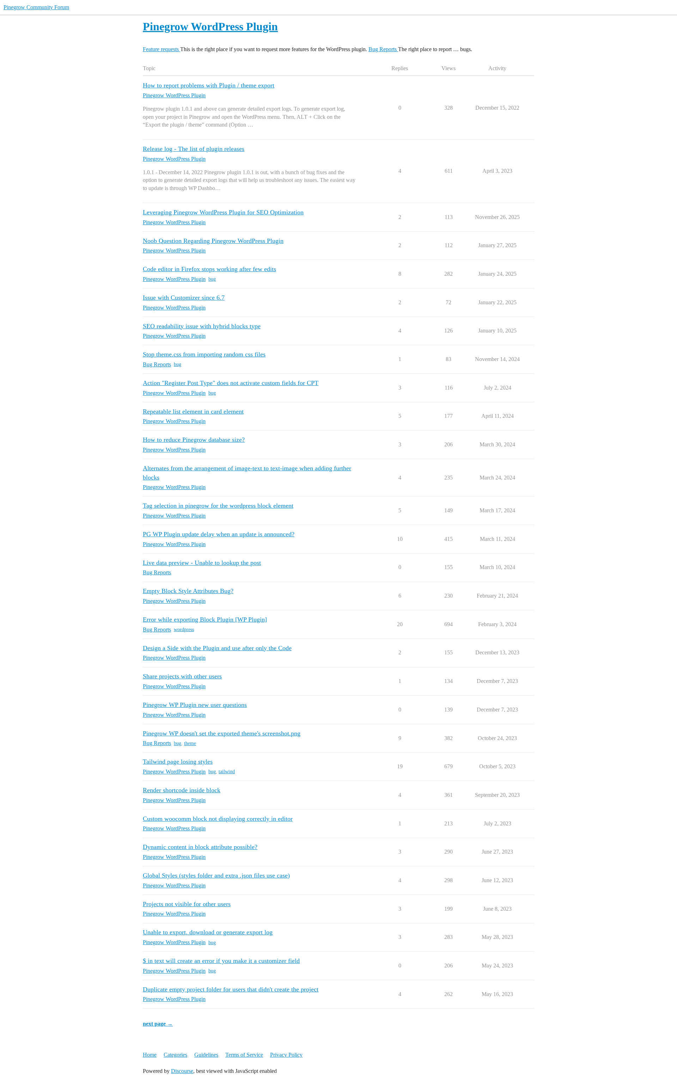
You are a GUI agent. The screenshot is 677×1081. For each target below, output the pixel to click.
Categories (175, 1055)
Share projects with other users (182, 676)
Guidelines (206, 1055)
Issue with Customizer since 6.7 (184, 297)
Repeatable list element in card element (193, 411)
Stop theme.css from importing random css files (204, 354)
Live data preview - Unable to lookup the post (202, 562)
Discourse (182, 1071)
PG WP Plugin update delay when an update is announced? (218, 534)
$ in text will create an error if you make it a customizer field (221, 960)
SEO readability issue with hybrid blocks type (202, 326)
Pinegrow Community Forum (36, 7)
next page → (158, 1024)
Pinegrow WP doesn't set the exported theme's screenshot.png (221, 733)
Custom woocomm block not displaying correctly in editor (218, 818)
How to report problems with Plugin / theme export (208, 85)
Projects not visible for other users (187, 904)
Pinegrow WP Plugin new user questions (195, 704)
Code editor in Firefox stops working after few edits (209, 269)
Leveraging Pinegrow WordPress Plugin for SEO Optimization (223, 212)
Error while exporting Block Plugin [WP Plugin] (205, 619)
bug (212, 279)
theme (190, 743)
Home (150, 1055)
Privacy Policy (286, 1055)
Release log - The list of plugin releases (193, 148)
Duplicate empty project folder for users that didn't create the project (230, 989)
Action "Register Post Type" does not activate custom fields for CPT (230, 382)
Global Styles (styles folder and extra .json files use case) (216, 875)
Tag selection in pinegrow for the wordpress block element (218, 505)
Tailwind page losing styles (178, 761)
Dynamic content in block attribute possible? (200, 846)
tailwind (227, 771)
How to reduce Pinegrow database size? (194, 439)
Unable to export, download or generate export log (208, 932)
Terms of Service (244, 1055)
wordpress (184, 629)
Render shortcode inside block (181, 790)
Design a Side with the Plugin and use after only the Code (217, 648)
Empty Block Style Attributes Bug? (188, 590)
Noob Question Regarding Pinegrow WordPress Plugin (213, 240)
